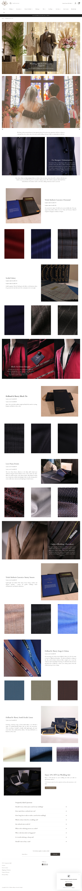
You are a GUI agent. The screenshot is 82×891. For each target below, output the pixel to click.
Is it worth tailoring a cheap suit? (24, 837)
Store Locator (5, 867)
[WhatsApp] (47, 864)
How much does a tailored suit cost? (25, 811)
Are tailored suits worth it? (22, 824)
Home (3, 18)
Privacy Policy (5, 874)
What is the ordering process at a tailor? (26, 828)
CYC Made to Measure (12, 887)
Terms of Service (5, 872)
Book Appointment (50, 787)
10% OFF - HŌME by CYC (41, 15)
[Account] (75, 3)
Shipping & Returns (6, 870)
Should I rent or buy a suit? (22, 841)
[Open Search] (10, 3)
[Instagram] (45, 864)
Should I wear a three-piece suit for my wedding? (29, 807)
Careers (3, 865)
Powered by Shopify (19, 887)
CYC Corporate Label (6, 863)
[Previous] (2, 129)
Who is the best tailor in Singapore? (25, 833)
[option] (41, 15)
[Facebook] (42, 864)
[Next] (79, 129)
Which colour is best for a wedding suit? (26, 820)
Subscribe (55, 854)
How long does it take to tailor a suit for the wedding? (30, 815)
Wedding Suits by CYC (9, 18)
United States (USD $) (66, 3)
